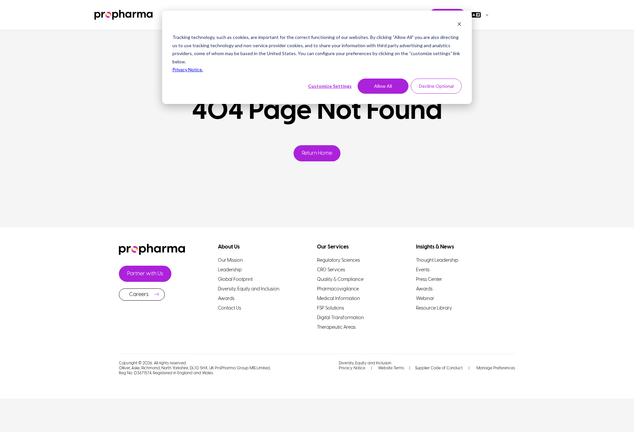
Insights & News (435, 247)
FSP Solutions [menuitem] (330, 308)
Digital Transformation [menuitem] (340, 318)
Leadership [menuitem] (230, 270)
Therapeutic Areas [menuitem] (336, 327)
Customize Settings (330, 86)
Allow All (383, 86)
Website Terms (391, 368)
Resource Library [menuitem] (434, 308)
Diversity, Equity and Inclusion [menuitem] (248, 289)
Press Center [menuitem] (429, 279)
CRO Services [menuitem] (331, 270)
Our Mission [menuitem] (230, 260)
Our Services (333, 247)
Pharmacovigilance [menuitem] (338, 289)
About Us (229, 247)
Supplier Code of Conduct (439, 368)
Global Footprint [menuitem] (235, 279)
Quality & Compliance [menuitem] (340, 279)
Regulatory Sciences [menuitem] (338, 260)
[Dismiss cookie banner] (459, 25)
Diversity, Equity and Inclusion (365, 363)
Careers (139, 294)
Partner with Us (145, 274)
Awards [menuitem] (226, 298)
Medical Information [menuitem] (338, 298)
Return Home (317, 153)
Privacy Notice (352, 368)
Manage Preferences (495, 368)
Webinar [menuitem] (425, 298)
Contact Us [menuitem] (229, 308)
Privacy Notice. (187, 69)
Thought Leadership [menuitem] (437, 260)
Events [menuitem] (423, 270)
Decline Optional (436, 86)
